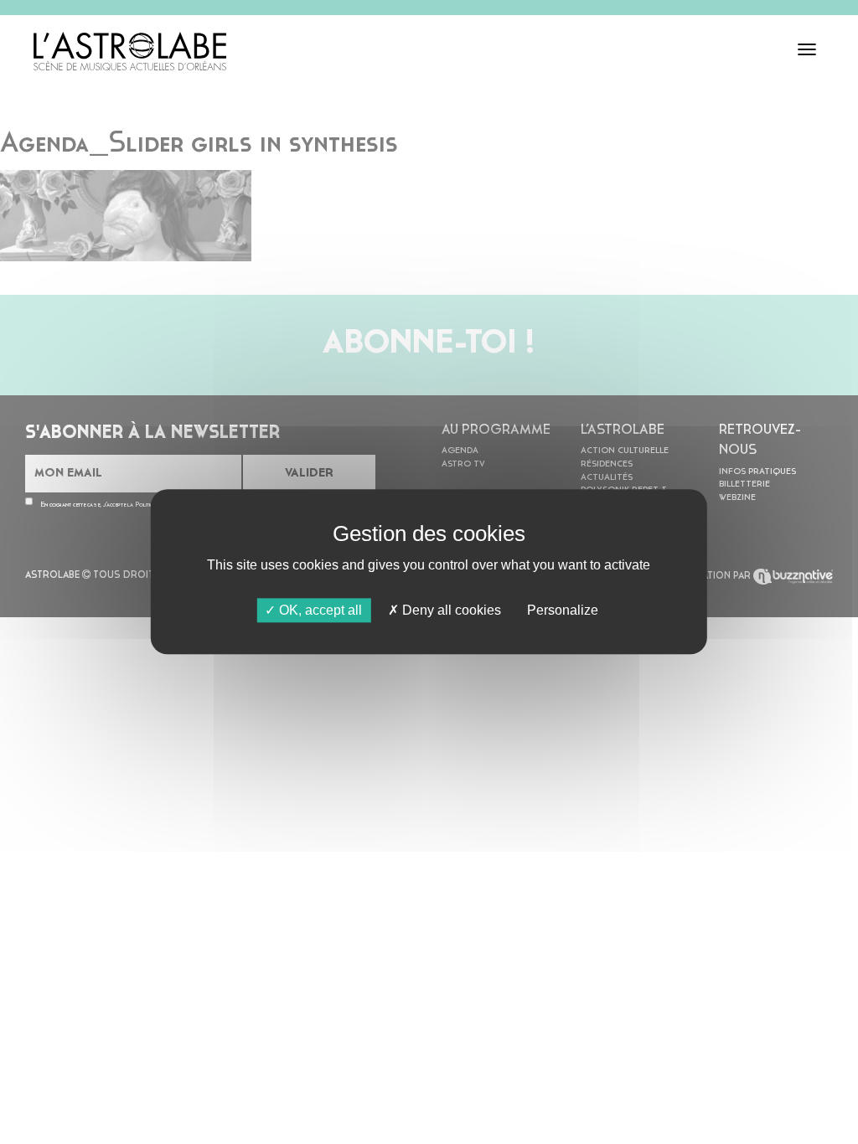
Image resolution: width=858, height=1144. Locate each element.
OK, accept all (319, 610)
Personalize (562, 610)
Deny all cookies (450, 610)
